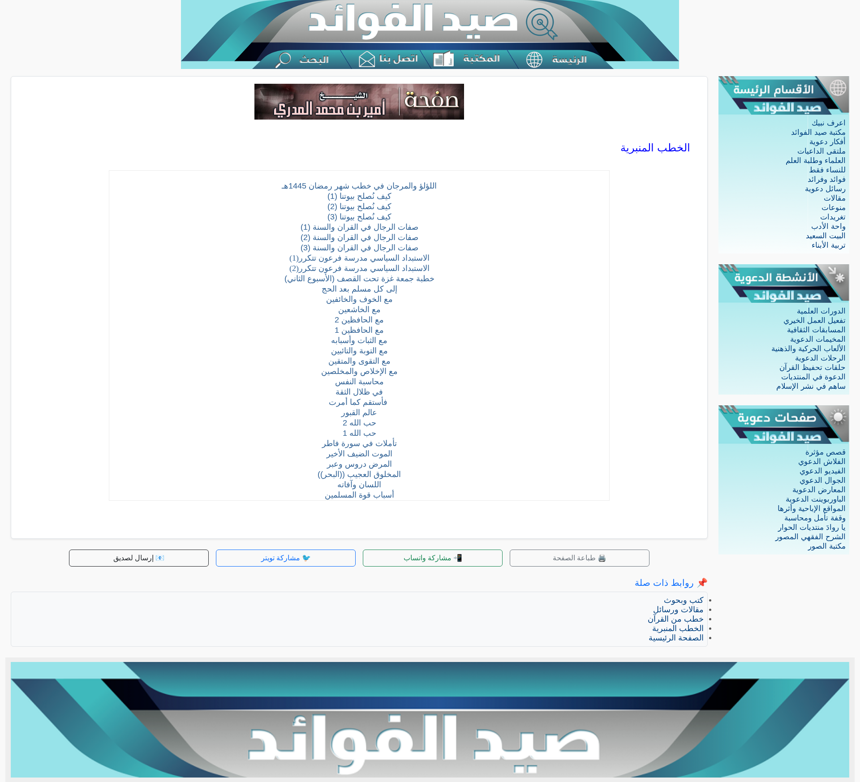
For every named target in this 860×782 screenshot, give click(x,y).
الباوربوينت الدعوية (816, 499)
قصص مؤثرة (825, 452)
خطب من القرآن (676, 618)
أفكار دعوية (827, 141)
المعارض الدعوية (819, 490)
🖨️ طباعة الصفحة (579, 558)
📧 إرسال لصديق (138, 558)
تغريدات (833, 217)
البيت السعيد (826, 236)
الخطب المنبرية (678, 628)
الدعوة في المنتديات (813, 377)
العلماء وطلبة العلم (816, 160)
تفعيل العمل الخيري (814, 320)
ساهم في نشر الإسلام (811, 386)
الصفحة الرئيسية (676, 637)
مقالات (835, 198)
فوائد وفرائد (827, 179)
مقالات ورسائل (678, 609)
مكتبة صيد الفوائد (818, 132)
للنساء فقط (827, 170)
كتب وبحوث (684, 600)
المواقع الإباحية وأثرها (812, 508)
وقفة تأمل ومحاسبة (815, 518)
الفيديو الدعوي (823, 471)
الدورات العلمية (821, 311)
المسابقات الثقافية (816, 330)
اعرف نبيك (829, 123)
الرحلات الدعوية (820, 358)
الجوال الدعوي (823, 480)
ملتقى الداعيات (821, 151)
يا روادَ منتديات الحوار (812, 527)
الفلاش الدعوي (822, 461)
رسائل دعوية (825, 189)
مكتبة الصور (827, 546)
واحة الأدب (828, 226)
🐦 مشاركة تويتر (286, 558)
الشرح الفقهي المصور (810, 537)
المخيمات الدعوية (818, 339)
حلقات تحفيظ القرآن (812, 367)
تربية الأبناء (829, 245)
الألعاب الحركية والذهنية (808, 348)
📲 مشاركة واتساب (433, 558)
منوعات (833, 207)
